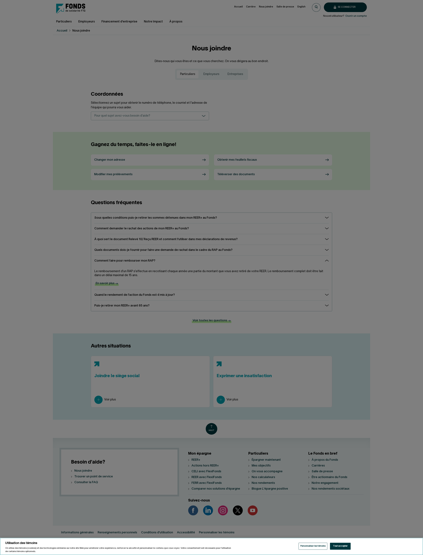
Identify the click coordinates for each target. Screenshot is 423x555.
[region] (211, 546)
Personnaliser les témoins (313, 546)
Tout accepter (340, 546)
